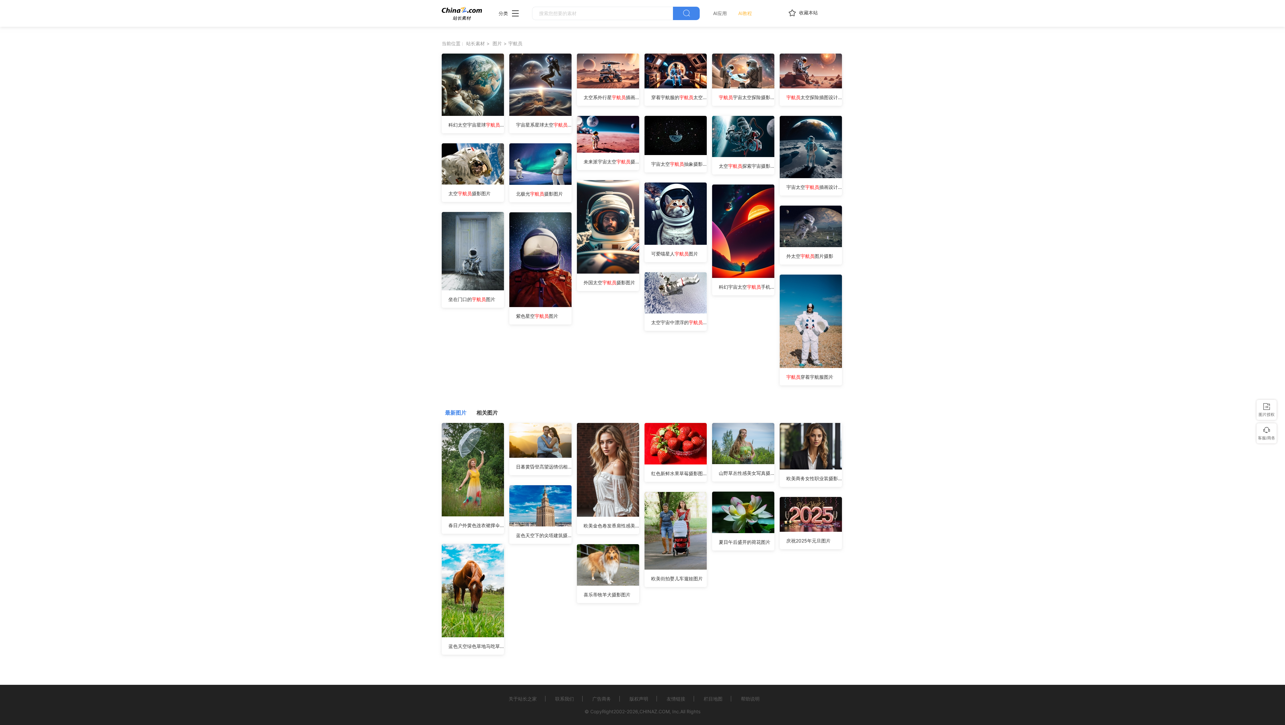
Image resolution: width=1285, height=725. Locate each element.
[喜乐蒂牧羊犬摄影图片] (608, 584)
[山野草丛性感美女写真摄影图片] (743, 462)
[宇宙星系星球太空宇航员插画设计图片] (540, 114)
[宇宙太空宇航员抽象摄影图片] (676, 153)
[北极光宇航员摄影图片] (540, 183)
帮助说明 (750, 699)
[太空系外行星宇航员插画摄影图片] (608, 86)
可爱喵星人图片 (674, 254)
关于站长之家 (523, 699)
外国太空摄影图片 (609, 282)
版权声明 (638, 699)
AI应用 (720, 13)
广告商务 (601, 699)
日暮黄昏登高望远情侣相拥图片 (544, 466)
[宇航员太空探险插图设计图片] (811, 86)
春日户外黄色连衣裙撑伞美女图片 (476, 525)
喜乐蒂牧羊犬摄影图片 (607, 594)
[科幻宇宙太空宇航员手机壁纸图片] (743, 276)
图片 (497, 43)
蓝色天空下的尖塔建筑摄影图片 (544, 535)
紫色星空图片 (537, 316)
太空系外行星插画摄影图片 (611, 97)
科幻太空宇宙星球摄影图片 (476, 125)
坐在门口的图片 (471, 299)
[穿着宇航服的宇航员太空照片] (676, 86)
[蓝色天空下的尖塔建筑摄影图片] (540, 524)
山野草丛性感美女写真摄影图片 (746, 473)
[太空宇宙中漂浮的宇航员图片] (676, 311)
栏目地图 (713, 699)
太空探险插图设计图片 (814, 97)
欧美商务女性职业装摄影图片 (814, 478)
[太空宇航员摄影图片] (473, 183)
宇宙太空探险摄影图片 (746, 97)
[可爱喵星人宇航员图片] (676, 243)
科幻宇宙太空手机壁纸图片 (746, 287)
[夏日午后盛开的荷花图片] (743, 531)
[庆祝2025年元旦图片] (811, 530)
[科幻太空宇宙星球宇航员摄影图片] (473, 114)
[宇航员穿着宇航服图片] (811, 366)
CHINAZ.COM (654, 711)
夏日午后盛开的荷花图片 (744, 542)
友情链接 (676, 699)
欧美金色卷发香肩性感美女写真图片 (611, 525)
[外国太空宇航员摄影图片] (608, 272)
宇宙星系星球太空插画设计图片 (544, 125)
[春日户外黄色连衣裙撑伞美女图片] (473, 514)
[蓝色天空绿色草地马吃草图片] (473, 635)
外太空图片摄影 (809, 256)
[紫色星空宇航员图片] (540, 305)
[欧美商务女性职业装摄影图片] (811, 467)
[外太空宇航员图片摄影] (811, 245)
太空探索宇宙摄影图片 (746, 166)
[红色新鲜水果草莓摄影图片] (676, 462)
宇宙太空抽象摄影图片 (679, 164)
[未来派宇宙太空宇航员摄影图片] (608, 151)
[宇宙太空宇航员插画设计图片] (811, 176)
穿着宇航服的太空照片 (679, 97)
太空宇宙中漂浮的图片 (679, 322)
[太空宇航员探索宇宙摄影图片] (743, 155)
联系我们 (564, 699)
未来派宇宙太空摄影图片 (611, 161)
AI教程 (745, 13)
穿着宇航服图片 (809, 377)
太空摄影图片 (469, 193)
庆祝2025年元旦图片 (808, 540)
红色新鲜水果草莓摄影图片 (679, 473)
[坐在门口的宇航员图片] (473, 288)
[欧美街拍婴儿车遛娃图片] (676, 568)
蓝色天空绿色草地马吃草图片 (476, 646)
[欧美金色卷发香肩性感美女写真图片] (608, 515)
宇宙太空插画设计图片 (814, 187)
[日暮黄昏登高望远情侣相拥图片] (540, 456)
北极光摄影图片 (539, 194)
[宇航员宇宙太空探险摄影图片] (743, 86)
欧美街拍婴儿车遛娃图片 (677, 578)
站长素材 (475, 43)
